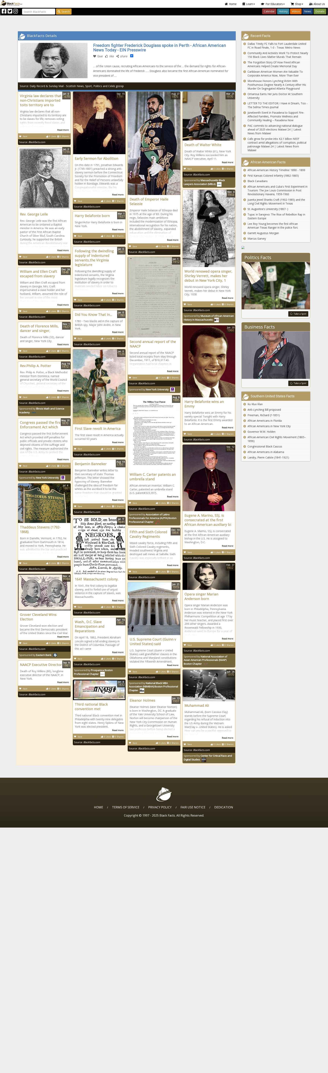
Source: (32, 142)
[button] (19, 1068)
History (283, 11)
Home (233, 4)
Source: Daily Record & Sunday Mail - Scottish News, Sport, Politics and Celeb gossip (72, 86)
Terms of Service (125, 807)
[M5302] (275, 247)
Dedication (223, 807)
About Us (319, 4)
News (307, 11)
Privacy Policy (160, 807)
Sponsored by (149, 389)
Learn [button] (249, 4)
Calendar (269, 11)
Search (66, 11)
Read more (63, 129)
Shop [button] (298, 4)
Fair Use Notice (193, 807)
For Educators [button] (274, 4)
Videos (296, 11)
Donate (320, 11)
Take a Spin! (300, 313)
